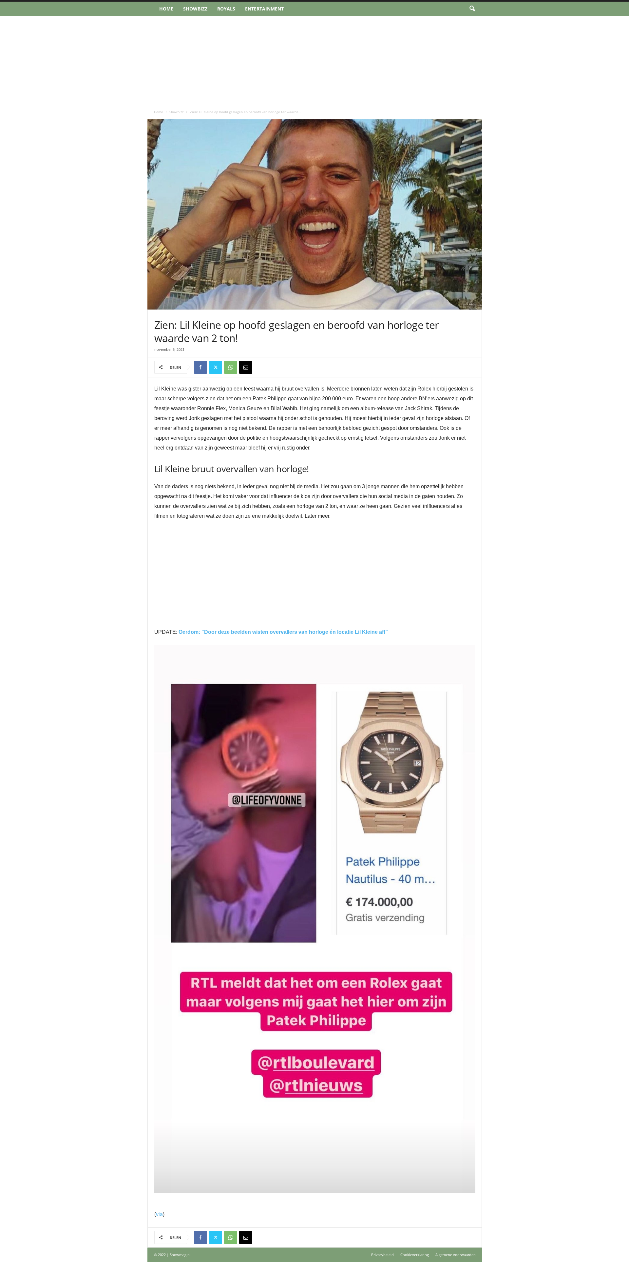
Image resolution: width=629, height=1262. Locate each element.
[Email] (245, 367)
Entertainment (264, 9)
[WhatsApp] (230, 367)
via (159, 1214)
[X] (215, 367)
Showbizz (195, 9)
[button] (472, 9)
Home (166, 9)
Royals (226, 9)
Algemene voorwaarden (455, 1254)
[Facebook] (200, 367)
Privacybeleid (382, 1254)
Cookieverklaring (414, 1254)
